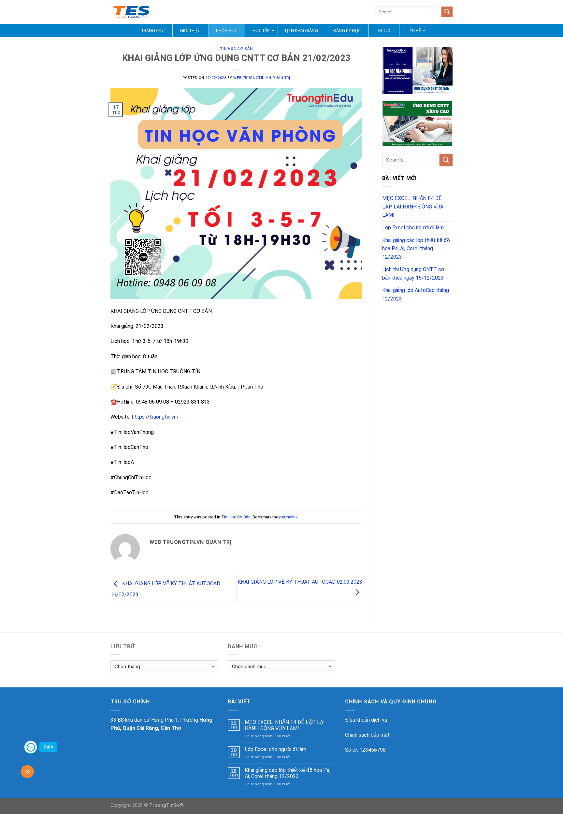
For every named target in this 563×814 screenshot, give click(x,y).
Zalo (48, 747)
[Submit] (447, 12)
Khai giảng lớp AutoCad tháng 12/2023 (415, 294)
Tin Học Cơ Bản (236, 49)
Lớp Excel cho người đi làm (413, 227)
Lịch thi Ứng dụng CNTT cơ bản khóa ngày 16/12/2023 (413, 273)
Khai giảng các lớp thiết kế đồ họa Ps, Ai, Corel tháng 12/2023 (416, 248)
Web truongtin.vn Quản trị (261, 78)
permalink (288, 517)
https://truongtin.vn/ (155, 417)
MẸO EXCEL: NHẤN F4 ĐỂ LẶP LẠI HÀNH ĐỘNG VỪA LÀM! (412, 206)
